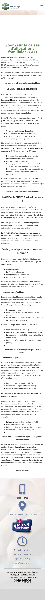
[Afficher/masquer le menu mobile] (41, 6)
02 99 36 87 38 (22, 498)
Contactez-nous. (22, 470)
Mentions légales (30, 572)
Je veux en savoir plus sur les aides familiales (22, 83)
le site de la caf (15, 370)
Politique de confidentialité (22, 575)
